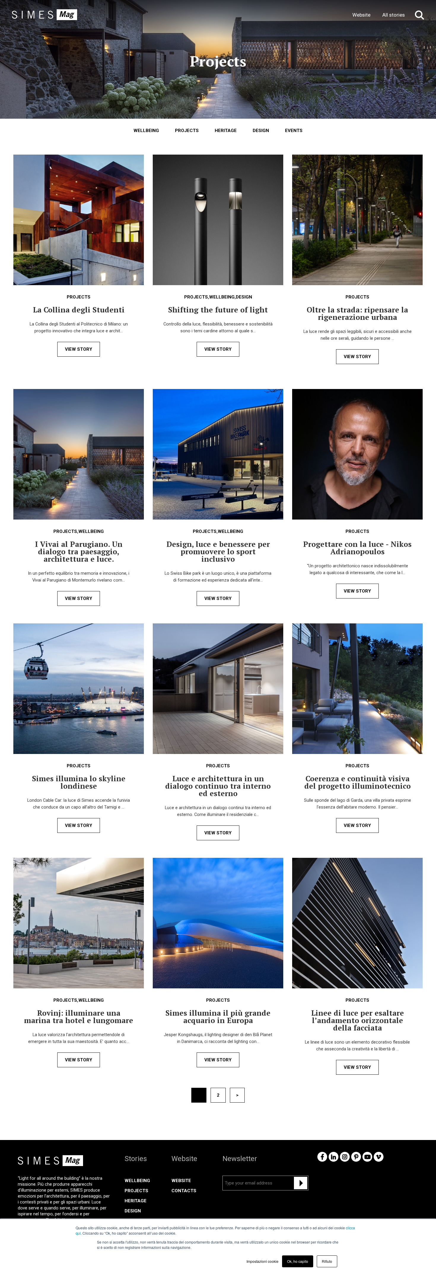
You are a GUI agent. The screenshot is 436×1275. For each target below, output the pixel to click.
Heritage (226, 130)
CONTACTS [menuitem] (183, 1190)
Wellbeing (146, 130)
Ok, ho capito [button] (297, 1261)
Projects (187, 130)
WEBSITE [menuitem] (181, 1180)
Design (261, 130)
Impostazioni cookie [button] (262, 1261)
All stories (393, 15)
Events (294, 130)
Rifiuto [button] (327, 1261)
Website (361, 15)
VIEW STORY (78, 349)
